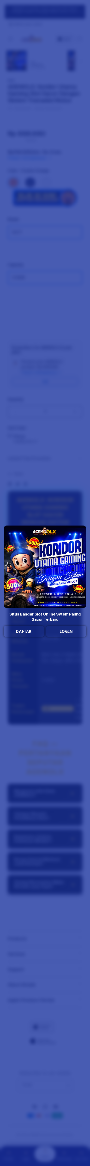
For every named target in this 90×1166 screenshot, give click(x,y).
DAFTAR (24, 631)
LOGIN (66, 631)
